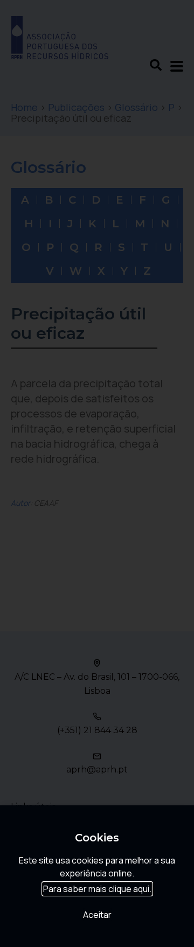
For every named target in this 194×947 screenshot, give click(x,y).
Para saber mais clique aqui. (97, 889)
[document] (97, 473)
